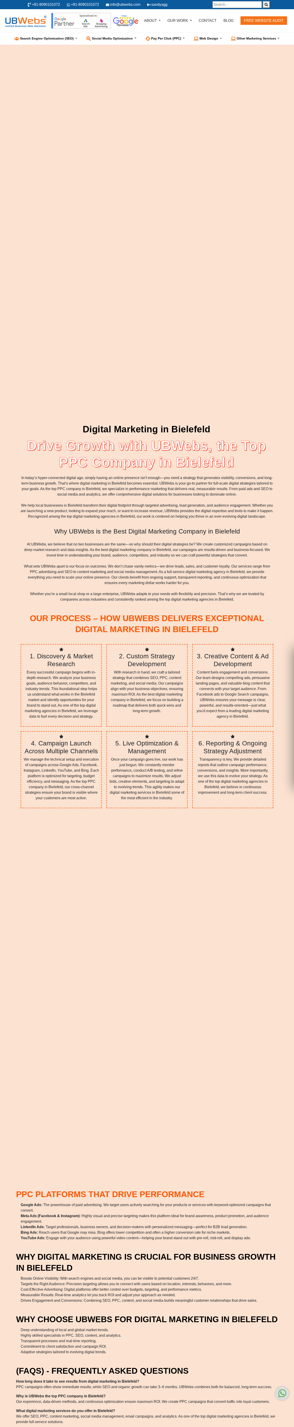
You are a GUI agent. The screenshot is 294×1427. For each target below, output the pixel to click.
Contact (208, 21)
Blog (228, 21)
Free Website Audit (264, 21)
